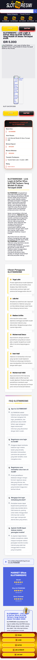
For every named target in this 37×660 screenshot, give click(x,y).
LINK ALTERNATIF (19, 649)
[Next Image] (33, 61)
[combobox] (16, 11)
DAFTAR (27, 28)
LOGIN (10, 28)
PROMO (20, 634)
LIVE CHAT (19, 654)
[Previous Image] (3, 61)
